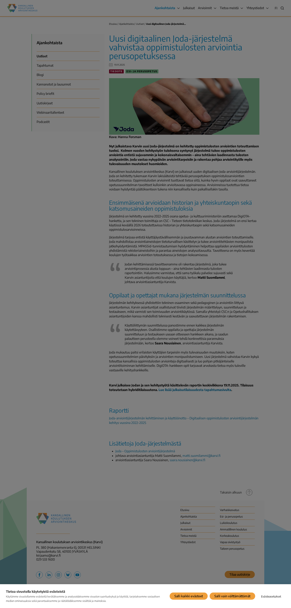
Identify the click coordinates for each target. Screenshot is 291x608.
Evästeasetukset (271, 596)
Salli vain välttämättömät (232, 596)
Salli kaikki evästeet (188, 596)
